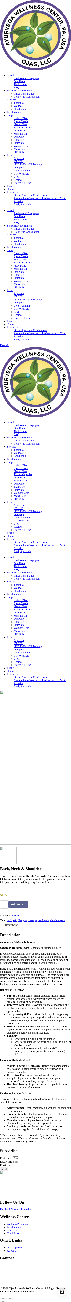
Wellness (18, 105)
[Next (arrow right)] (4, 1301)
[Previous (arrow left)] (1, 1301)
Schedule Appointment (19, 90)
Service (15, 915)
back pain (12, 920)
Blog (16, 176)
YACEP (18, 161)
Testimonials (20, 84)
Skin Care (19, 139)
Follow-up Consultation (27, 96)
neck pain (43, 920)
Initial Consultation (24, 93)
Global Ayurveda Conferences (30, 195)
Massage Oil (20, 133)
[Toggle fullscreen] (4, 1298)
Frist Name (6, 1158)
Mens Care (20, 149)
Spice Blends (21, 121)
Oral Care (19, 136)
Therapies (19, 102)
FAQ (16, 87)
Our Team (19, 81)
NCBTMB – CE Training (28, 164)
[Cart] (62, 1292)
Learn (10, 155)
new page (19, 167)
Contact (11, 189)
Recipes (18, 179)
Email (3, 1165)
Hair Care (19, 142)
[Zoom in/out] (1, 1298)
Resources (12, 192)
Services (11, 99)
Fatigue (22, 920)
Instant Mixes (21, 118)
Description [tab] (11, 924)
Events (10, 185)
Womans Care (21, 145)
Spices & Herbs (22, 182)
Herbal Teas (20, 124)
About (10, 75)
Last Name (6, 1161)
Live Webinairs (22, 170)
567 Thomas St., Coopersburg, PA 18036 (22, 1265)
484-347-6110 (7, 1276)
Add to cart (18, 904)
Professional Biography (26, 78)
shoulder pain (57, 920)
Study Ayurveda (22, 204)
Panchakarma (14, 112)
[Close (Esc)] (11, 1298)
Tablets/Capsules (23, 127)
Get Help (5, 1282)
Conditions (20, 109)
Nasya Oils (20, 130)
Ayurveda (19, 158)
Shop (10, 115)
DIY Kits (19, 152)
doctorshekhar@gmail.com (14, 1271)
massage (32, 920)
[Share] (8, 1298)
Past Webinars (21, 173)
